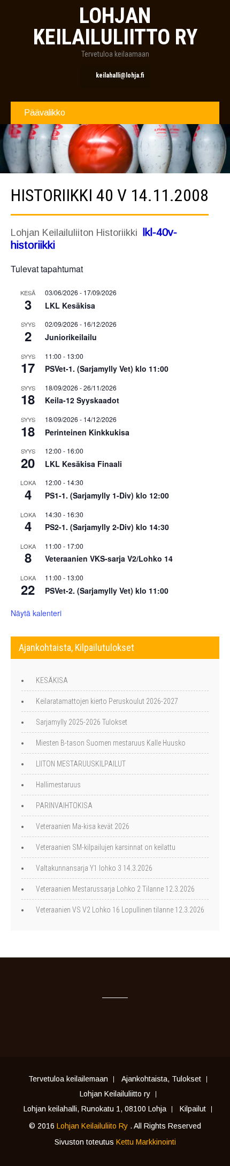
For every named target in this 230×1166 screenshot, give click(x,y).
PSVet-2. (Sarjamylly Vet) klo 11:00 (106, 590)
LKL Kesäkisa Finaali (83, 463)
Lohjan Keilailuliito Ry (93, 1126)
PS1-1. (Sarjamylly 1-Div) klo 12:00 (107, 495)
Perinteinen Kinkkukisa (87, 432)
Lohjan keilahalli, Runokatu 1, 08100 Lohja (95, 1109)
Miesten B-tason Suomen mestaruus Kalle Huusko (111, 743)
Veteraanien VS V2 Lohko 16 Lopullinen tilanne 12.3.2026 (120, 910)
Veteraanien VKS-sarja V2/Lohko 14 (109, 558)
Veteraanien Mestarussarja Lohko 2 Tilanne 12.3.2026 (115, 889)
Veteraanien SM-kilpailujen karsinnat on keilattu (105, 847)
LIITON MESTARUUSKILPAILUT (81, 764)
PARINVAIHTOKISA (64, 805)
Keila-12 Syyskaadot (82, 400)
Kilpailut (193, 1109)
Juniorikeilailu (71, 337)
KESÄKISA (52, 680)
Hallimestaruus (58, 784)
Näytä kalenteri (36, 613)
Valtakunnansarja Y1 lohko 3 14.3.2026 (94, 868)
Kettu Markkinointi (146, 1142)
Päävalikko (44, 112)
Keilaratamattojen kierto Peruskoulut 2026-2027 (107, 701)
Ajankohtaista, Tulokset (161, 1079)
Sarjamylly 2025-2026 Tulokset (81, 722)
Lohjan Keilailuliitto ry (115, 1094)
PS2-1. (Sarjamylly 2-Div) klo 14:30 (107, 526)
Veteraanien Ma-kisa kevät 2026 (82, 826)
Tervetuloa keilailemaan (68, 1079)
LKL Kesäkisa (70, 305)
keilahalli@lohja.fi (120, 75)
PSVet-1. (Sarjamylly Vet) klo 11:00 (106, 368)
